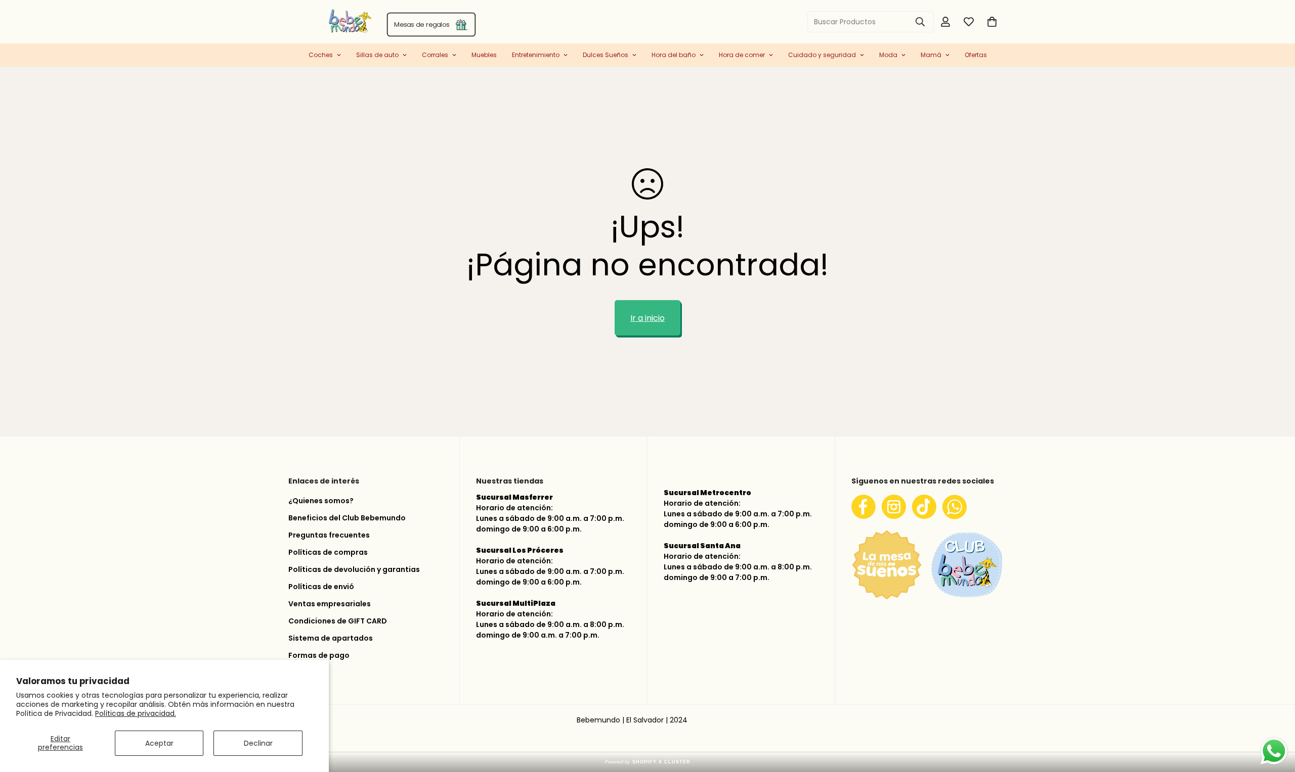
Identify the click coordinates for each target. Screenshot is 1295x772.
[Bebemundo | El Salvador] (309, 21)
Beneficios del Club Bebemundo (347, 518)
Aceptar (159, 743)
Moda (888, 55)
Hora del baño (674, 55)
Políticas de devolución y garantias (354, 569)
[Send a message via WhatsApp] (1274, 751)
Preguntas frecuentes (329, 535)
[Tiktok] (924, 507)
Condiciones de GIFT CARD (337, 621)
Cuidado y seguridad (822, 55)
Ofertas (976, 55)
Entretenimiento (535, 55)
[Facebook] (863, 507)
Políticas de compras (328, 552)
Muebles (484, 55)
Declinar (258, 743)
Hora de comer (742, 55)
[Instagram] (894, 507)
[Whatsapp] (954, 507)
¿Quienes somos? (321, 501)
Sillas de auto (377, 55)
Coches (321, 55)
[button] (992, 21)
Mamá (931, 55)
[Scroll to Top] (1275, 718)
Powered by (647, 761)
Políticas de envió (321, 587)
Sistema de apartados (330, 638)
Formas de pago (319, 655)
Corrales (435, 55)
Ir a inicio (647, 318)
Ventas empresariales (329, 604)
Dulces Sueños (605, 55)
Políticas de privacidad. (135, 713)
